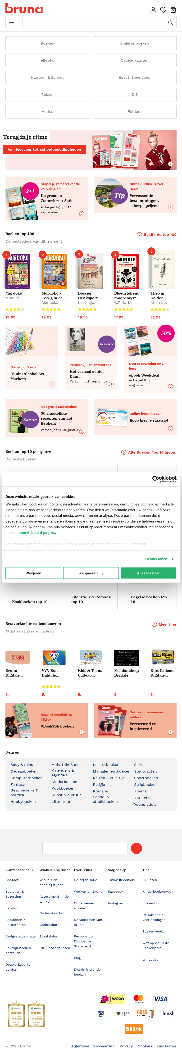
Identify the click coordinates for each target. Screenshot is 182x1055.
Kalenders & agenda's (63, 772)
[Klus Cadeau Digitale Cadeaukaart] (162, 657)
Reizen (47, 94)
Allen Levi (159, 302)
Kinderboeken (64, 781)
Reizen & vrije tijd (109, 778)
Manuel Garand (12, 300)
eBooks (47, 60)
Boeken (47, 43)
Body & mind (21, 764)
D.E (135, 94)
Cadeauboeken (24, 771)
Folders (134, 111)
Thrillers (142, 798)
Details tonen (156, 559)
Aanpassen (88, 573)
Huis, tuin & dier (66, 764)
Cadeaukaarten (135, 60)
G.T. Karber (124, 302)
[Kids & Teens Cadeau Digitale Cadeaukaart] (90, 657)
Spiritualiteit (145, 771)
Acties (47, 111)
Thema (140, 791)
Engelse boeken (134, 43)
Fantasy (17, 784)
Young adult (145, 804)
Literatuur (61, 801)
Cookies (145, 1046)
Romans (100, 791)
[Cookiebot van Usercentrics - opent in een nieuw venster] (156, 479)
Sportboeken (146, 778)
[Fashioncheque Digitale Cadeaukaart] (126, 658)
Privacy (126, 1046)
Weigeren (33, 573)
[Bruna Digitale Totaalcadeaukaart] (17, 658)
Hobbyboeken (23, 801)
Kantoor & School (47, 77)
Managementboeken (111, 771)
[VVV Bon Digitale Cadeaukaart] (54, 657)
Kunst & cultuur (66, 795)
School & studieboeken (105, 799)
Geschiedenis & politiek (24, 792)
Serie (138, 764)
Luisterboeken (106, 764)
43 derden (53, 544)
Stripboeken (145, 784)
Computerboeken (26, 778)
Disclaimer (167, 1046)
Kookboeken (63, 788)
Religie (99, 784)
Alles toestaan (148, 573)
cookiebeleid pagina (37, 532)
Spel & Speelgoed (134, 77)
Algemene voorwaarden (93, 1046)
